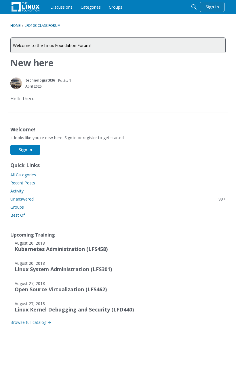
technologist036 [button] (40, 80)
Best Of (17, 215)
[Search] (194, 7)
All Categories (23, 174)
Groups (17, 207)
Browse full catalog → (30, 322)
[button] (16, 83)
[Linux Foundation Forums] (25, 7)
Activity (17, 191)
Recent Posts (22, 183)
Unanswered (118, 199)
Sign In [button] (25, 149)
